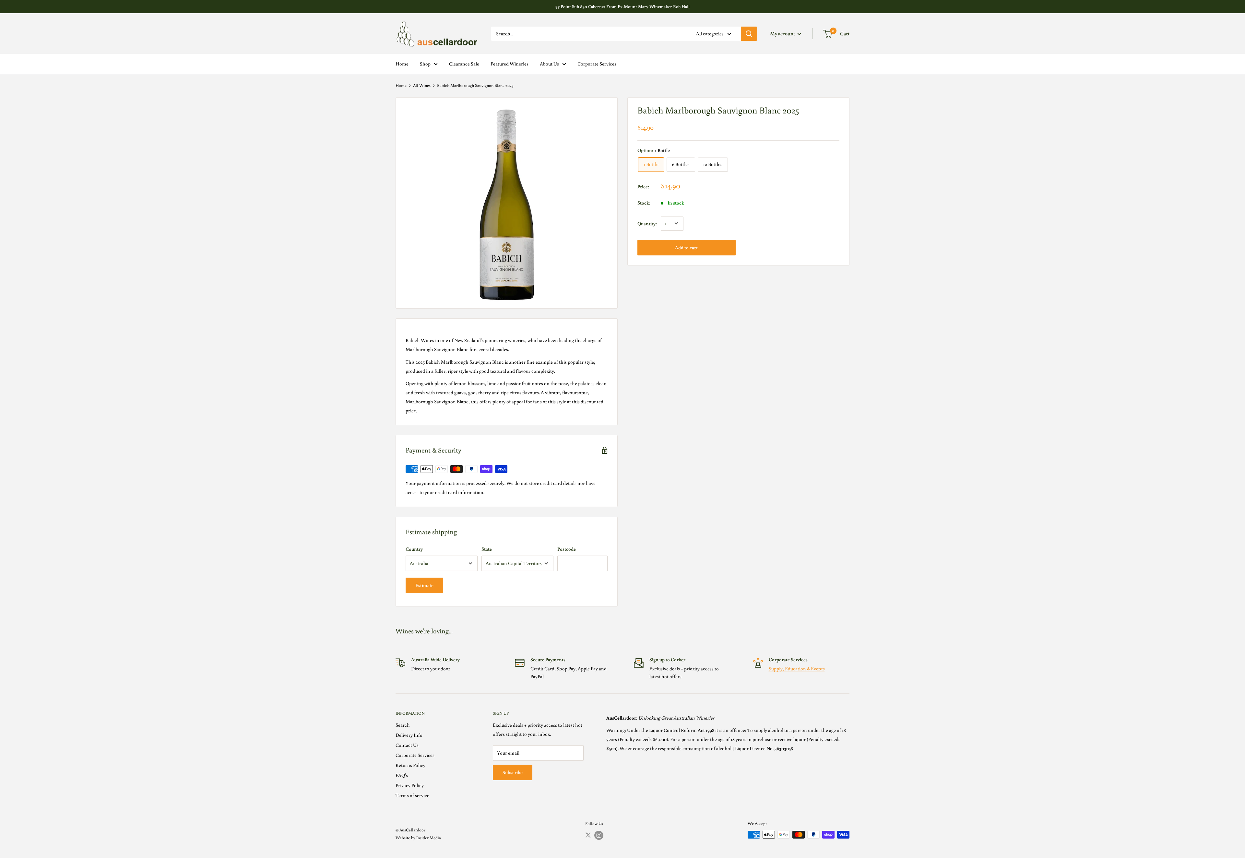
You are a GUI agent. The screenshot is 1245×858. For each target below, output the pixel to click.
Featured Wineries (509, 64)
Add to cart (686, 247)
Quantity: (647, 223)
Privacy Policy (410, 785)
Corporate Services (596, 64)
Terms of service (412, 795)
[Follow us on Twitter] (588, 835)
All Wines (422, 85)
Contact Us (407, 745)
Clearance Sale (464, 64)
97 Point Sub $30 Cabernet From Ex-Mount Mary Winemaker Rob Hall (622, 6)
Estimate (424, 585)
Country (414, 549)
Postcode (566, 549)
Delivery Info (409, 735)
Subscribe (513, 772)
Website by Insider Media (418, 837)
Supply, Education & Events (797, 668)
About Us (549, 64)
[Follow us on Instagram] (598, 835)
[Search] (749, 34)
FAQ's (402, 775)
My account (783, 33)
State (486, 549)
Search (403, 725)
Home (402, 64)
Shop (425, 64)
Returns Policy (410, 765)
